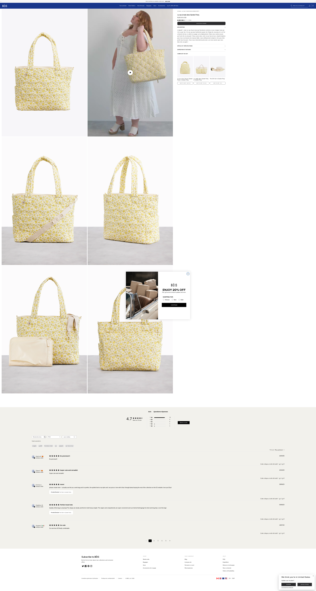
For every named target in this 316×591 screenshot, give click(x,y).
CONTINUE (174, 305)
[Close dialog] (188, 273)
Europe (288, 584)
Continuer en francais (287, 587)
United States (305, 584)
